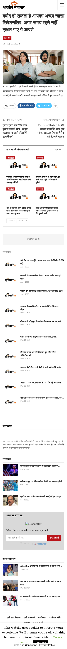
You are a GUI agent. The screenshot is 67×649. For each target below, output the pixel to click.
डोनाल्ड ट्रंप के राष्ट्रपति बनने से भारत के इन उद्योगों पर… (40, 466)
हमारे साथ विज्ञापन (14, 617)
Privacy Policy (47, 644)
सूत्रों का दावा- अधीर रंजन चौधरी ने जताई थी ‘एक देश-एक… (41, 496)
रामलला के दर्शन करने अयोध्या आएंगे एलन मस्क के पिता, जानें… (42, 398)
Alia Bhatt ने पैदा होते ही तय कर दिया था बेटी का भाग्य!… (41, 566)
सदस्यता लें (54, 537)
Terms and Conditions (24, 644)
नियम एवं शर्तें (38, 622)
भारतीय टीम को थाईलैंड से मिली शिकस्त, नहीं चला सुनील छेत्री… (42, 291)
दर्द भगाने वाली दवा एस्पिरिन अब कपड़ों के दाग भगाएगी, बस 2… (41, 596)
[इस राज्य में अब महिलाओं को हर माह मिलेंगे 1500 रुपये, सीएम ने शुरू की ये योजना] (10, 310)
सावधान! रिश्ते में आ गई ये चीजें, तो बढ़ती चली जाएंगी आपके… (41, 367)
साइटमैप (27, 622)
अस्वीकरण (42, 617)
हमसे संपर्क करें (29, 617)
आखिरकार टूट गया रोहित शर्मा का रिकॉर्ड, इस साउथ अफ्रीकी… (42, 481)
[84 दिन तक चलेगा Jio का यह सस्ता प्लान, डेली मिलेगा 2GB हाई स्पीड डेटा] (10, 264)
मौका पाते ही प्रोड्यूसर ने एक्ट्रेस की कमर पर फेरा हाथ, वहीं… (41, 321)
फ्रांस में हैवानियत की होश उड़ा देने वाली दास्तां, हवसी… (38, 336)
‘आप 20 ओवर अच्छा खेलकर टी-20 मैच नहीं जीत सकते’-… (42, 382)
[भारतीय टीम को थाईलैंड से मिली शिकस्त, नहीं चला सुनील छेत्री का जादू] (10, 295)
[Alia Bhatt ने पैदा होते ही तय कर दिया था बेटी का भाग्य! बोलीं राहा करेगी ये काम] (10, 570)
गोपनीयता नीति (55, 617)
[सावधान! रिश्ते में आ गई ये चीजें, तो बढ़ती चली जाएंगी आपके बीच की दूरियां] (48, 165)
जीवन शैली (7, 38)
